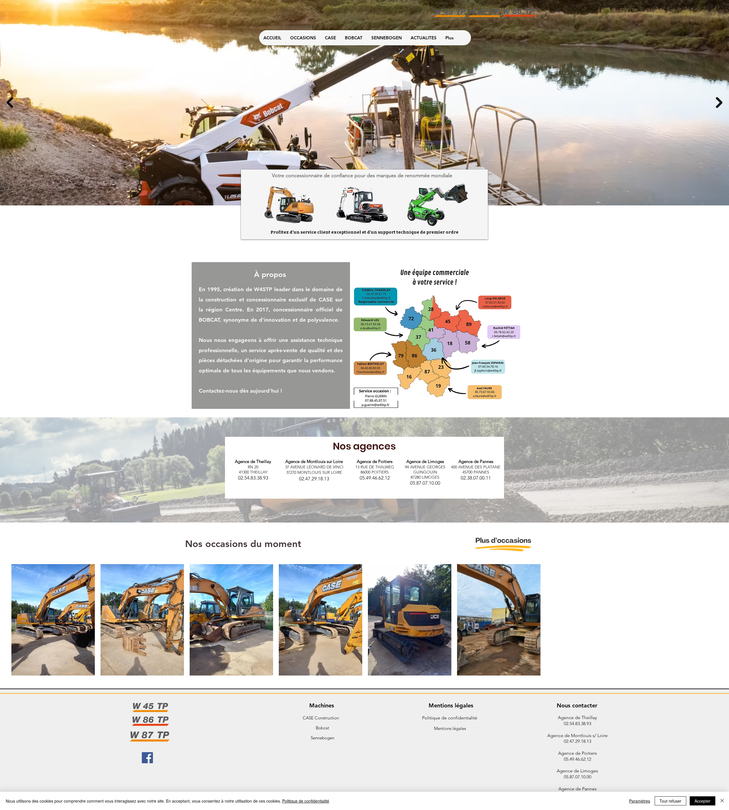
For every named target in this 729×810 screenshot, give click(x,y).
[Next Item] (719, 102)
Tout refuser (670, 801)
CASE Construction (321, 718)
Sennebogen (322, 737)
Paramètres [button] (639, 801)
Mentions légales (450, 728)
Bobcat (322, 728)
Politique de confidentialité (449, 718)
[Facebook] (147, 757)
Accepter (702, 801)
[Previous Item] (10, 102)
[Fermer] (722, 800)
